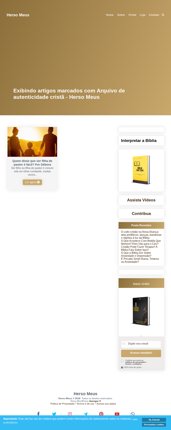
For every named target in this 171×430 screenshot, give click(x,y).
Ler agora (31, 182)
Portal (132, 14)
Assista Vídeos (141, 200)
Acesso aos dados (106, 403)
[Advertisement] (86, 55)
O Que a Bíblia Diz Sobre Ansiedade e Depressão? (136, 254)
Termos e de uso (85, 403)
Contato (154, 14)
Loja (142, 14)
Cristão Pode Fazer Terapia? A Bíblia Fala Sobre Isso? (139, 248)
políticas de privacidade (135, 362)
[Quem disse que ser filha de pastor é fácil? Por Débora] (32, 155)
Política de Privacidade (62, 403)
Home (110, 14)
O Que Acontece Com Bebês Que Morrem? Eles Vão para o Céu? (141, 242)
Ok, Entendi (154, 420)
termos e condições (133, 364)
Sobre (121, 14)
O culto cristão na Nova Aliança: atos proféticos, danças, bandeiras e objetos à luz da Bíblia (141, 234)
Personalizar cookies (154, 425)
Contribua (141, 213)
